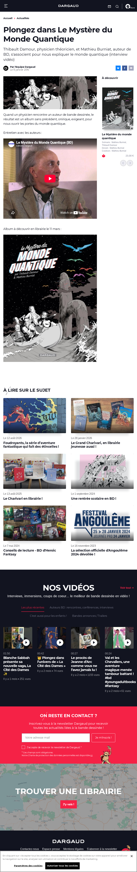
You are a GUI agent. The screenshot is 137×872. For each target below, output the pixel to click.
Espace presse (51, 849)
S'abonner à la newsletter (102, 849)
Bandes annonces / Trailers (89, 615)
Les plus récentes (32, 607)
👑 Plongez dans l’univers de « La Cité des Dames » (51, 662)
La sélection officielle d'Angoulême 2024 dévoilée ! (99, 552)
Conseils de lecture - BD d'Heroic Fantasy (29, 552)
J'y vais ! (68, 804)
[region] (68, 861)
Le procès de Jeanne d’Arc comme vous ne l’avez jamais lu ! (84, 664)
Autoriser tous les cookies (62, 865)
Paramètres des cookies (28, 865)
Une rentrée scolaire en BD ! (93, 499)
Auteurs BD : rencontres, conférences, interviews (81, 607)
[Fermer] (131, 856)
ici (91, 755)
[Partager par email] (131, 68)
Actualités (23, 18)
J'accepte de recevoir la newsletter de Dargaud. (53, 747)
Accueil (7, 18)
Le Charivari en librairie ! (22, 499)
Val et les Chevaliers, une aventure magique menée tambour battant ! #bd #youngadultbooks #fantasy (120, 672)
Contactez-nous (29, 849)
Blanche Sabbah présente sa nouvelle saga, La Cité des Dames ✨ (17, 666)
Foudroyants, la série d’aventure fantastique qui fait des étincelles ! (31, 445)
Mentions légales (73, 849)
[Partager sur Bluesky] (118, 68)
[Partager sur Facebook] (124, 68)
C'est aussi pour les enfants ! (48, 615)
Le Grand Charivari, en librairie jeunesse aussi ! (95, 445)
